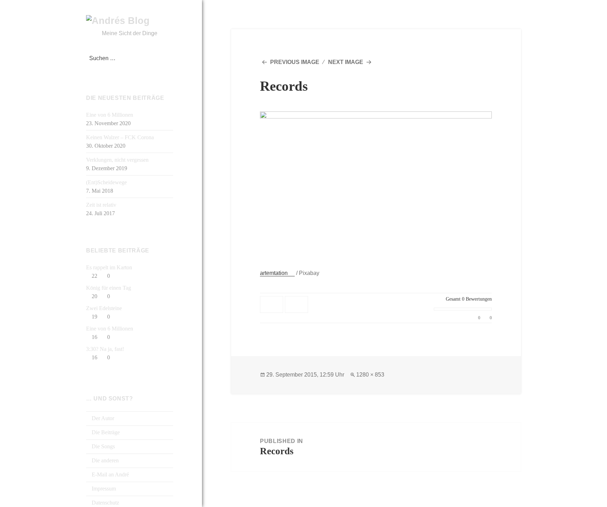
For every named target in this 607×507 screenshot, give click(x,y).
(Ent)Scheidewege (106, 182)
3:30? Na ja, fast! (105, 349)
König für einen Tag (108, 288)
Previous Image (294, 62)
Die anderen (104, 460)
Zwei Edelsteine (104, 308)
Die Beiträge (105, 432)
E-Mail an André (109, 474)
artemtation (274, 273)
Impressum (103, 489)
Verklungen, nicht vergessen (117, 160)
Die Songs (102, 446)
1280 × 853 (370, 375)
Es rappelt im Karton (109, 267)
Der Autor (102, 418)
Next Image (345, 62)
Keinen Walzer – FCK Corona (120, 137)
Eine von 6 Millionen (109, 115)
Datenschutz (104, 503)
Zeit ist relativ (101, 205)
